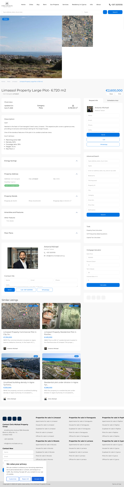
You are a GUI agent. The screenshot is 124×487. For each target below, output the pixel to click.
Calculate (103, 285)
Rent (44, 4)
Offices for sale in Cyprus (110, 459)
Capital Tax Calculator (93, 237)
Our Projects (54, 4)
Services (65, 4)
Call (26, 290)
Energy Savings (10, 161)
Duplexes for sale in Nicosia (45, 452)
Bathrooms (91, 210)
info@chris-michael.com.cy (55, 256)
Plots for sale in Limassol (44, 432)
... (34, 342)
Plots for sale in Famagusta (78, 432)
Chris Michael (11, 399)
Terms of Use (116, 484)
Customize (12, 479)
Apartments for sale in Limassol (46, 421)
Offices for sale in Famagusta (79, 436)
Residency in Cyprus (79, 4)
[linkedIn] (94, 298)
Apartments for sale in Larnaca (79, 445)
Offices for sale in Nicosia (44, 459)
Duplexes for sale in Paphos (111, 429)
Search (103, 215)
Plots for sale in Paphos (110, 432)
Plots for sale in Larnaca (77, 456)
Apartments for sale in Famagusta (80, 421)
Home (23, 4)
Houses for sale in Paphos (111, 425)
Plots (8, 81)
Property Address (11, 174)
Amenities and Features (13, 212)
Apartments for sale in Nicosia (46, 445)
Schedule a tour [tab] (112, 100)
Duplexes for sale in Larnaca (78, 452)
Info (91, 4)
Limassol (14, 81)
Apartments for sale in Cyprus (112, 445)
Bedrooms (91, 175)
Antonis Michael (51, 247)
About (98, 4)
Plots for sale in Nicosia (44, 456)
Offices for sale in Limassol (45, 436)
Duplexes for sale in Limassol (45, 429)
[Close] (44, 462)
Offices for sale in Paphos (110, 436)
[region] (25, 472)
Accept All (37, 479)
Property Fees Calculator (94, 230)
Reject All (25, 479)
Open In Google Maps (12, 185)
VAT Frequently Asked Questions (97, 234)
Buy (38, 4)
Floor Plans (8, 233)
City (89, 190)
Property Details (10, 196)
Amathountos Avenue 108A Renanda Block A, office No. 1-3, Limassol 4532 (16, 432)
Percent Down (91, 261)
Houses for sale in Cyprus (110, 448)
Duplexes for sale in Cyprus (111, 452)
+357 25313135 (117, 5)
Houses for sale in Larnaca (78, 448)
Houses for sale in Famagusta (79, 425)
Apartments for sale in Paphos (112, 421)
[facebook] (89, 298)
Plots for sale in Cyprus (110, 456)
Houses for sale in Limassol (45, 425)
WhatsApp (45, 290)
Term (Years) (90, 269)
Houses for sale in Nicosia (44, 448)
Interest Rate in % (92, 276)
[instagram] (103, 298)
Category (91, 195)
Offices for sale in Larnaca (77, 459)
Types (86, 12)
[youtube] (98, 298)
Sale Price (90, 254)
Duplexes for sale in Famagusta (79, 429)
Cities (31, 4)
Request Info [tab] (93, 100)
